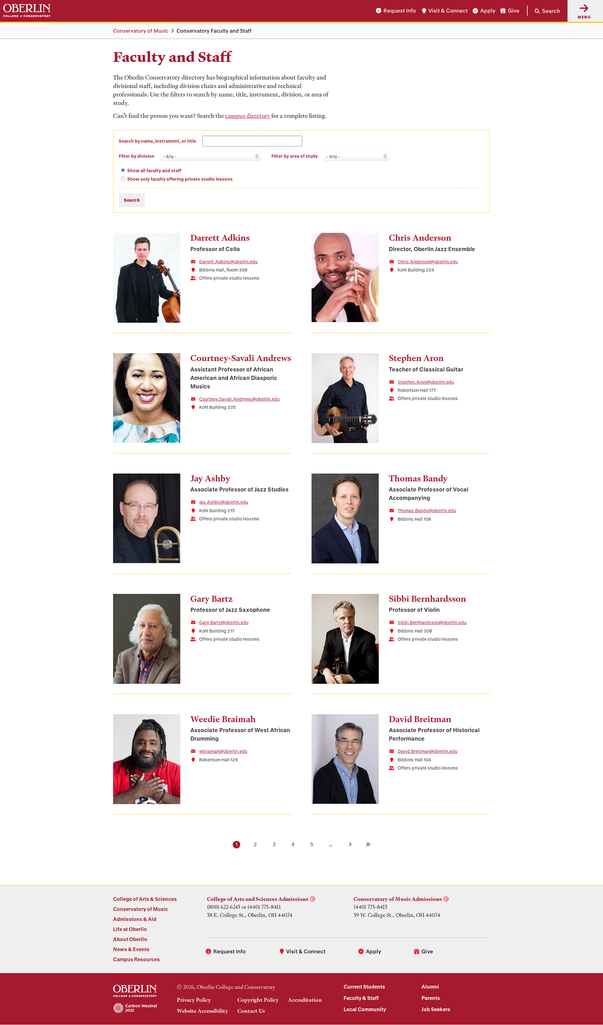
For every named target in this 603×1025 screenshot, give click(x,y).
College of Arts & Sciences (145, 899)
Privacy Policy (194, 1000)
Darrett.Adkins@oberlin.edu (228, 261)
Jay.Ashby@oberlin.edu (223, 502)
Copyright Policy (258, 1000)
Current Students (364, 986)
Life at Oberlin (130, 929)
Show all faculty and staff (154, 170)
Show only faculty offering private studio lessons (180, 179)
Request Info (399, 11)
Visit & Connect (448, 11)
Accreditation (305, 1000)
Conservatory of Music (140, 31)
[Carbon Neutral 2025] (135, 1008)
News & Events (131, 949)
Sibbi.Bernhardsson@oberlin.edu (432, 622)
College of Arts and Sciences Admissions (257, 899)
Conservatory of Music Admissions (398, 899)
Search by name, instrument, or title (157, 141)
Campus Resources (136, 959)
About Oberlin (130, 939)
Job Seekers (435, 1009)
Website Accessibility (202, 1011)
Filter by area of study (294, 156)
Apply (487, 11)
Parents (430, 998)
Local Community (365, 1009)
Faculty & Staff (361, 998)
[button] (543, 10)
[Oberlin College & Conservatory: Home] (27, 11)
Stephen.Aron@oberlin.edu (426, 382)
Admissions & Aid (134, 919)
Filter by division (137, 156)
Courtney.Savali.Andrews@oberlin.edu (239, 399)
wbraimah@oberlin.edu (223, 751)
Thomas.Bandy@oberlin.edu (427, 510)
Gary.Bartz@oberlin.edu (223, 622)
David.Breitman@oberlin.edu (427, 751)
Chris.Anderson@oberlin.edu (428, 261)
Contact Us (251, 1011)
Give (513, 11)
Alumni (430, 986)
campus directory (247, 115)
